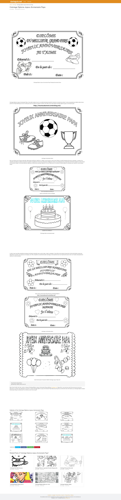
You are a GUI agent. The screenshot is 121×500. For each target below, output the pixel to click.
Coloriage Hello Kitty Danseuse (16, 468)
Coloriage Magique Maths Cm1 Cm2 (42, 484)
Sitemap (72, 495)
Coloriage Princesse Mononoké (66, 468)
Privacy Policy (67, 495)
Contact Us (49, 495)
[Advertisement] (47, 20)
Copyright (53, 495)
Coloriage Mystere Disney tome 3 (17, 484)
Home (24, 1)
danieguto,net (54, 387)
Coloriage (29, 1)
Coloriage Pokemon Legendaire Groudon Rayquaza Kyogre (47, 468)
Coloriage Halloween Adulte (65, 484)
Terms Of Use (58, 495)
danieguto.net (16, 1)
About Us (62, 495)
